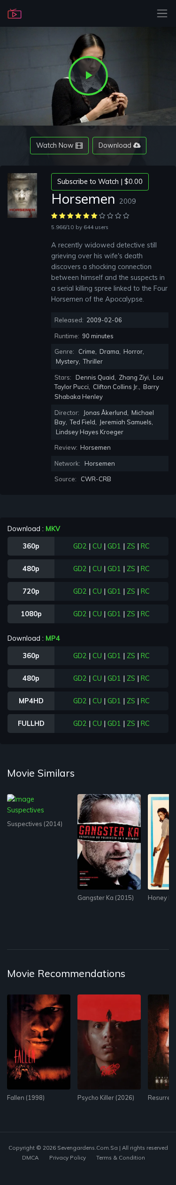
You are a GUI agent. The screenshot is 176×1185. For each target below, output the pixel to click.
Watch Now (56, 145)
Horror (133, 351)
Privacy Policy (67, 1157)
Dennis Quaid (95, 377)
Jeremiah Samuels (125, 422)
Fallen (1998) (26, 1097)
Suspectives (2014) (34, 823)
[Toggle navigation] (159, 13)
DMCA (30, 1157)
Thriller (93, 361)
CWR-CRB (96, 479)
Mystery (67, 361)
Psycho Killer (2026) (105, 1097)
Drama (109, 351)
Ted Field (82, 422)
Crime (86, 351)
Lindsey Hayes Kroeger (89, 432)
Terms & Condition (120, 1157)
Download (116, 145)
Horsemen (99, 463)
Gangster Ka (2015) (105, 897)
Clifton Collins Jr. (116, 386)
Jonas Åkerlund (105, 412)
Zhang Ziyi (134, 377)
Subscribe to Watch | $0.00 (100, 181)
